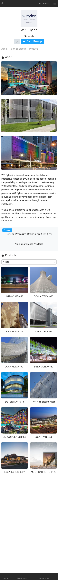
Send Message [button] (32, 41)
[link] (14, 283)
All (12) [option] (6, 262)
